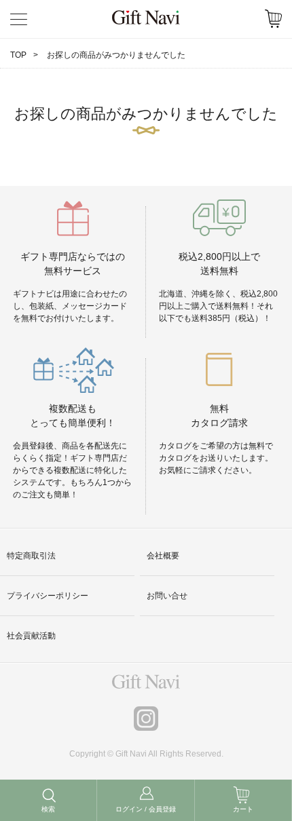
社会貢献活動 (31, 636)
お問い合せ (167, 595)
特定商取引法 (31, 555)
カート (243, 809)
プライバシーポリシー (47, 595)
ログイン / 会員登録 (145, 809)
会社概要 (163, 555)
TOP (18, 55)
